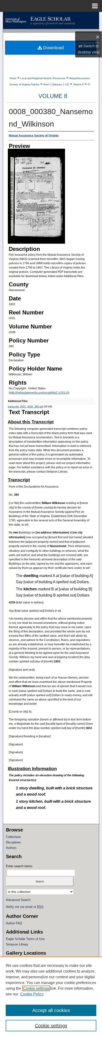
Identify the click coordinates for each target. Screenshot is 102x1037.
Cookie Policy (32, 994)
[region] (51, 997)
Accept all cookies (51, 1010)
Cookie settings (36, 988)
